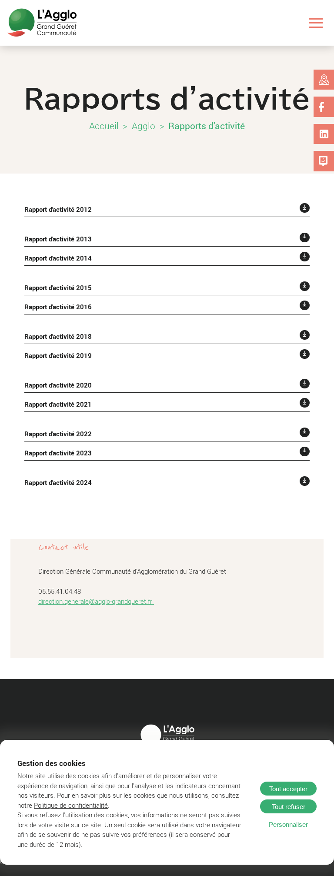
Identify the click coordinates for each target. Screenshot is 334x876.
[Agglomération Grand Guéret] (42, 23)
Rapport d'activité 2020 (58, 385)
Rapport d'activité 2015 (58, 287)
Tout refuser (288, 806)
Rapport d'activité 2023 (58, 452)
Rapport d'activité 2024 (58, 482)
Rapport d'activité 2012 (58, 209)
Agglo (143, 126)
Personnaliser (288, 824)
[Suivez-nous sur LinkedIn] (324, 134)
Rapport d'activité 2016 (58, 306)
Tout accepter (288, 788)
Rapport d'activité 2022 (58, 433)
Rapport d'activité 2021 (58, 404)
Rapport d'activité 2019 (58, 355)
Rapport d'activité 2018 (58, 336)
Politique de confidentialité (71, 805)
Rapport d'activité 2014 (58, 258)
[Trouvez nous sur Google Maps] (324, 79)
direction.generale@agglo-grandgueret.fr (96, 601)
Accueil (104, 126)
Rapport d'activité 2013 (58, 238)
